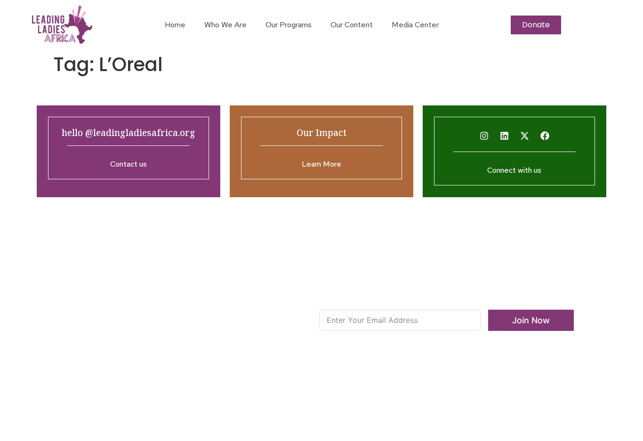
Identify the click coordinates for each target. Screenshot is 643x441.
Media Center (415, 25)
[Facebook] (545, 136)
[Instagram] (484, 136)
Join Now (531, 320)
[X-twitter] (524, 136)
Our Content (351, 25)
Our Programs (288, 25)
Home (175, 25)
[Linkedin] (504, 136)
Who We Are (225, 25)
